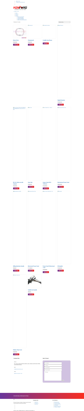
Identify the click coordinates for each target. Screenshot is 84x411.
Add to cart (16, 44)
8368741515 (16, 373)
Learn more (54, 395)
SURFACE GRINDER (20, 18)
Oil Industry (56, 405)
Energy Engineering (57, 404)
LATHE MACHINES (20, 17)
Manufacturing (56, 402)
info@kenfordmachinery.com (18, 369)
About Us (17, 13)
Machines (17, 15)
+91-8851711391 (16, 11)
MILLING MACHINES (20, 16)
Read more (46, 43)
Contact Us (36, 403)
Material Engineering (57, 406)
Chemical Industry (57, 403)
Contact (17, 14)
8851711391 (18, 1)
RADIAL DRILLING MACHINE (22, 19)
